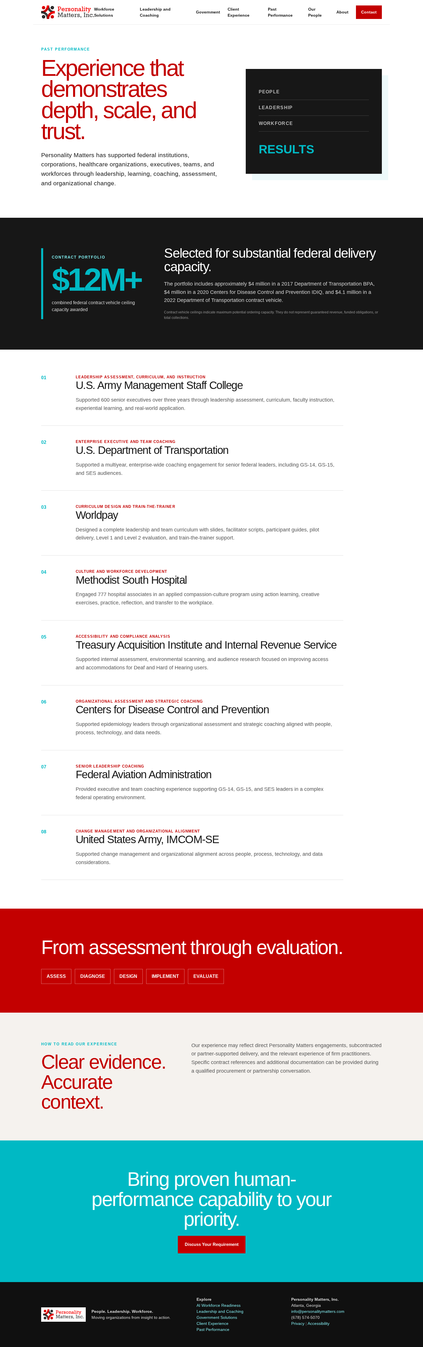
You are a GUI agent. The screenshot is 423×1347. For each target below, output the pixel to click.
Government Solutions (217, 1317)
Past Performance (280, 12)
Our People (315, 12)
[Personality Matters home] (67, 12)
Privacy (297, 1323)
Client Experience (238, 12)
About (342, 12)
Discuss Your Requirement (212, 1244)
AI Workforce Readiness (219, 1305)
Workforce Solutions (104, 12)
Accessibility (318, 1323)
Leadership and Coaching (155, 12)
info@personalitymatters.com (317, 1311)
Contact (369, 12)
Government (208, 12)
